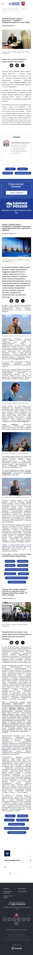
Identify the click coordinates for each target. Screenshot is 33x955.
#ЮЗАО (9, 820)
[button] (10, 873)
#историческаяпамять (16, 824)
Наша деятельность (13, 8)
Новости (23, 8)
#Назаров (10, 816)
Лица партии (22, 888)
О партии (6, 888)
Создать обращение (16, 193)
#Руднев (22, 169)
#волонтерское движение (16, 832)
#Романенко (22, 565)
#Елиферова (22, 561)
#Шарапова (10, 565)
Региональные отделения (7, 892)
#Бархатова (22, 816)
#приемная (7, 173)
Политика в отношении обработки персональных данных (16, 937)
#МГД (10, 169)
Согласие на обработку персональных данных (16, 939)
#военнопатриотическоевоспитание (16, 828)
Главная (4, 8)
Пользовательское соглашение (16, 934)
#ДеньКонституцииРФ (23, 173)
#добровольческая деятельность (16, 578)
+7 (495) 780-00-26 (16, 904)
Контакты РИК (22, 891)
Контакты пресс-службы (8, 896)
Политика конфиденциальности (16, 935)
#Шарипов (10, 561)
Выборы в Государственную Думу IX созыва (16, 545)
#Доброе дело (10, 573)
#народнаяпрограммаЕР (17, 582)
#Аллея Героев (22, 820)
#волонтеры (23, 573)
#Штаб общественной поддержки (16, 569)
